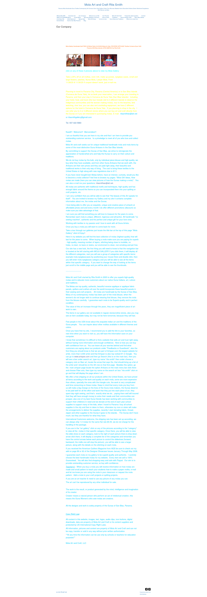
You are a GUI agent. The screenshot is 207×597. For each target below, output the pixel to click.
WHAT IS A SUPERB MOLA (64, 17)
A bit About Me (60, 19)
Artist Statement (71, 19)
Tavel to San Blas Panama (74, 20)
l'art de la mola (103, 19)
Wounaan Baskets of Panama (91, 17)
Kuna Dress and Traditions (116, 19)
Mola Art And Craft (117, 16)
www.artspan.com (82, 356)
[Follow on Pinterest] (149, 590)
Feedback (114, 17)
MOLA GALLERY (61, 16)
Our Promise (105, 16)
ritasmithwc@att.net (104, 183)
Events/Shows (60, 20)
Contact (143, 16)
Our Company (82, 16)
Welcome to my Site (94, 16)
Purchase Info (72, 16)
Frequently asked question (131, 16)
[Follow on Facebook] (146, 590)
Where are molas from (132, 19)
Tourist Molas (77, 17)
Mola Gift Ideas (92, 19)
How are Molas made (126, 17)
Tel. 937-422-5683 (73, 122)
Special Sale (82, 19)
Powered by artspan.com (145, 592)
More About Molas (139, 17)
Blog (85, 20)
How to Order (105, 17)
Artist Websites (143, 594)
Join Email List (62, 592)
